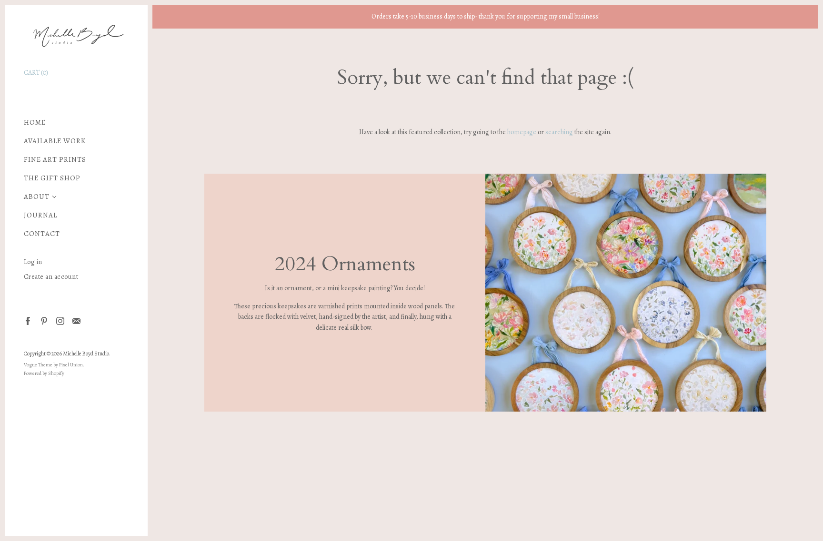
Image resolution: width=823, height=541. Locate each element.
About (37, 196)
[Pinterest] (43, 320)
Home (35, 122)
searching (559, 132)
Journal (40, 215)
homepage (521, 132)
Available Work (55, 141)
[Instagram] (59, 320)
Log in (33, 262)
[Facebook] (27, 320)
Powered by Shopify (44, 373)
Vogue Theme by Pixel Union (53, 364)
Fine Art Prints (55, 159)
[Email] (76, 320)
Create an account (51, 277)
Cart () (36, 72)
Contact (42, 233)
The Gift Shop (52, 178)
